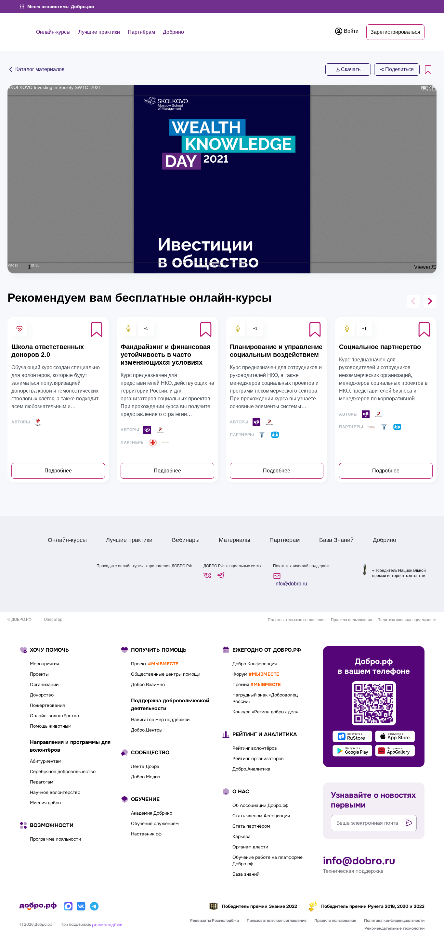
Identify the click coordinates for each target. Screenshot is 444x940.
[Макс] (68, 906)
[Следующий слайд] (430, 301)
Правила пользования (351, 620)
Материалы (234, 540)
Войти (351, 31)
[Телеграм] (94, 906)
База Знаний (336, 540)
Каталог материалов (39, 69)
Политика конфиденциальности (407, 620)
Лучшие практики (99, 32)
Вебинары (186, 540)
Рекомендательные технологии (394, 928)
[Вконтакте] (81, 906)
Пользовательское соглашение (297, 620)
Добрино (173, 32)
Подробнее (58, 470)
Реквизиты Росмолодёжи (214, 920)
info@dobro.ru (290, 583)
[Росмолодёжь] (107, 924)
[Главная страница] (38, 906)
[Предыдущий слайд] (413, 301)
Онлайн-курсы (53, 32)
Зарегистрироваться (395, 32)
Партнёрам (141, 32)
